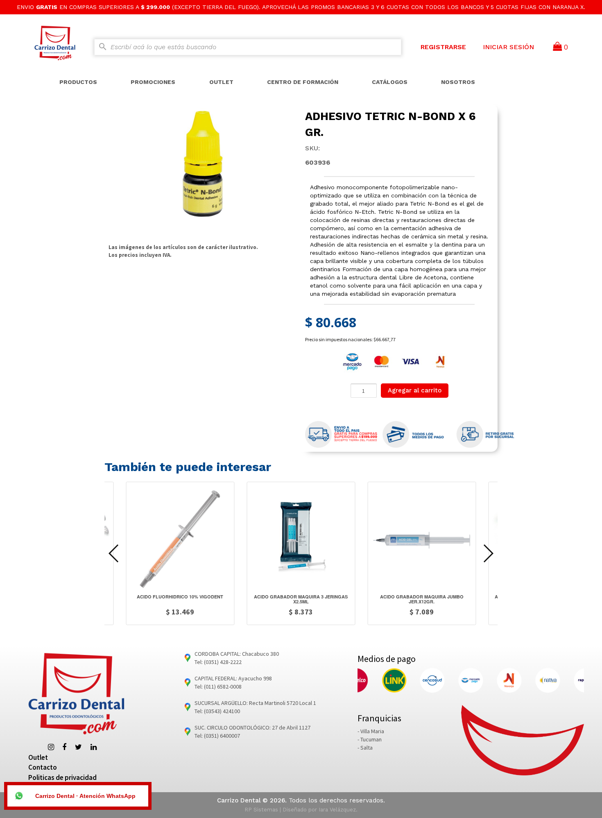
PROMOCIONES (153, 82)
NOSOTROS (458, 82)
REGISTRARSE (443, 47)
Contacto (42, 767)
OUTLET (221, 82)
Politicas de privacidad (62, 777)
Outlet (38, 757)
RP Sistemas (261, 810)
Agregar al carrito (414, 390)
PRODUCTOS (78, 82)
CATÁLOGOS (389, 82)
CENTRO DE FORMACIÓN (302, 82)
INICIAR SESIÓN (508, 47)
